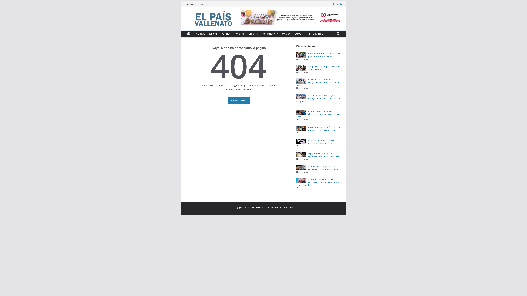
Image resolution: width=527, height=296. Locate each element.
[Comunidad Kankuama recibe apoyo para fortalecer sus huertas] (301, 55)
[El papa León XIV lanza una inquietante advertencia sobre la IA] (301, 154)
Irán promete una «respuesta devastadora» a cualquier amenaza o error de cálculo (318, 182)
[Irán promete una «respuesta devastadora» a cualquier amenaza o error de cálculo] (301, 180)
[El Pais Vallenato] (188, 34)
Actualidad (269, 33)
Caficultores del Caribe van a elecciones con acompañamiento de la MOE (318, 114)
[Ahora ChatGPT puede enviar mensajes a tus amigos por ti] (301, 141)
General (200, 33)
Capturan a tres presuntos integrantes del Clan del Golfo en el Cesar (317, 82)
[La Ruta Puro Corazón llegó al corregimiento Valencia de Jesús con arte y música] (301, 96)
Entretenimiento (314, 33)
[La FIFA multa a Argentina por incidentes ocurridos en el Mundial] (301, 167)
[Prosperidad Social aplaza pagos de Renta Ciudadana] (301, 68)
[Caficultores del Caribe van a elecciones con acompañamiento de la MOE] (301, 112)
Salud (298, 33)
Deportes (254, 33)
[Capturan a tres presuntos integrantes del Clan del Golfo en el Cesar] (301, 81)
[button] (276, 34)
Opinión (286, 33)
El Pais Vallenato (257, 207)
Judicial (213, 33)
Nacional (239, 33)
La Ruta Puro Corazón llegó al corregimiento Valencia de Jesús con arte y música (318, 98)
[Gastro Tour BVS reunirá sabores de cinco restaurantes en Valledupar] (301, 128)
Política (226, 33)
